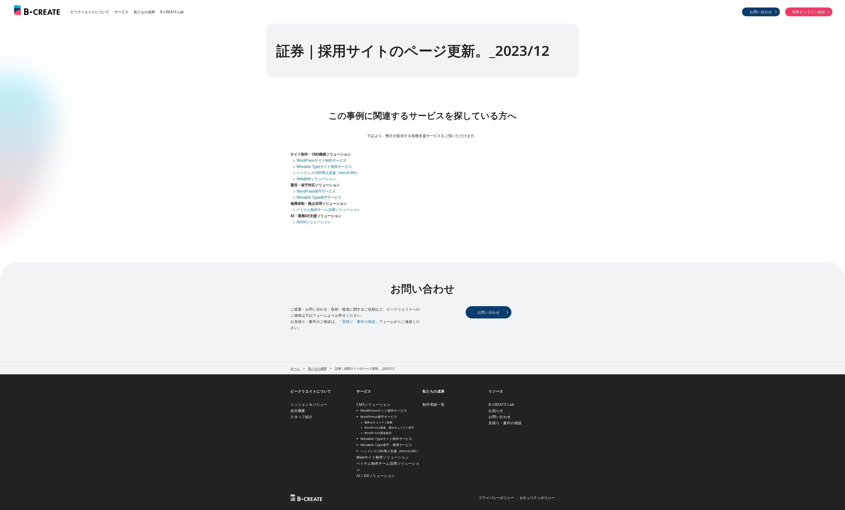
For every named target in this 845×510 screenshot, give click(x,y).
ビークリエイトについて (89, 11)
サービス (121, 11)
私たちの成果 (144, 11)
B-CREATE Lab (172, 11)
